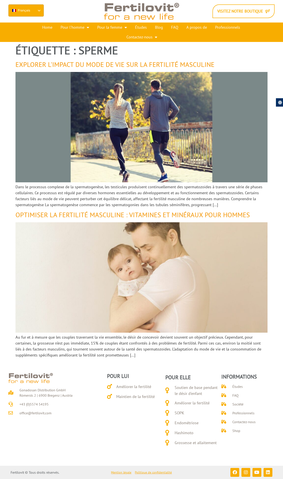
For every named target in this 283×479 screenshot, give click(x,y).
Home (47, 27)
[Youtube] (256, 472)
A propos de (196, 27)
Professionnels (227, 27)
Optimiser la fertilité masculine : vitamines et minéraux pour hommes (132, 214)
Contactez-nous (139, 37)
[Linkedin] (268, 472)
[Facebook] (234, 472)
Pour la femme (109, 27)
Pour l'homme (72, 27)
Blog (159, 27)
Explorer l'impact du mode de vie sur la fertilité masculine (114, 64)
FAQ (174, 27)
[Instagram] (245, 472)
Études (141, 27)
